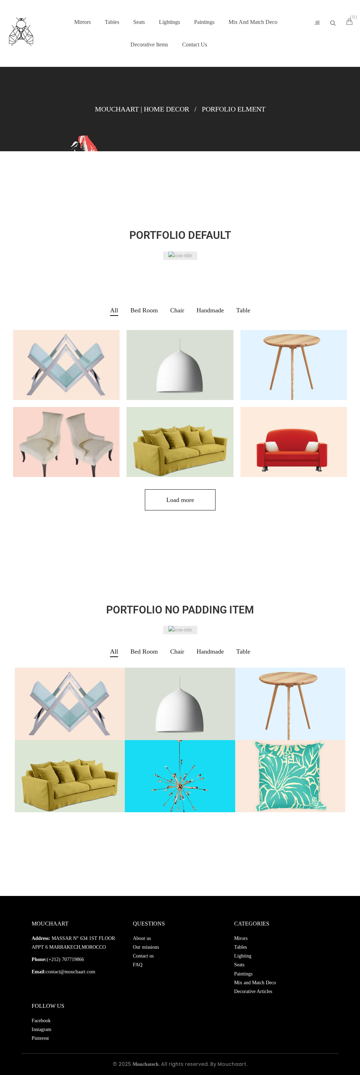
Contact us (143, 956)
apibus (293, 438)
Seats (239, 964)
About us (142, 938)
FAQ (137, 964)
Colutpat (180, 361)
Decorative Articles (253, 991)
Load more (180, 499)
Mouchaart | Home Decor (142, 109)
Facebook (41, 1020)
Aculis (66, 361)
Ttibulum (294, 361)
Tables (240, 947)
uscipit (290, 772)
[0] (350, 22)
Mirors (241, 938)
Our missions (146, 947)
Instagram (41, 1029)
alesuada (180, 438)
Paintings (243, 974)
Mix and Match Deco (255, 982)
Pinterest (40, 1038)
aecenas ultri (180, 772)
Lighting (242, 956)
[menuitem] (82, 22)
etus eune (66, 438)
